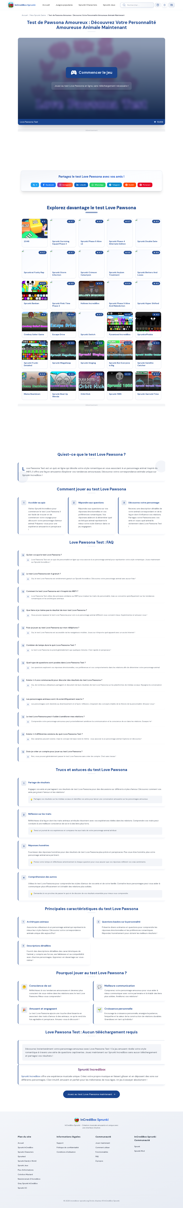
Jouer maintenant (102, 1143)
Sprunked (22, 1156)
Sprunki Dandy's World (27, 1161)
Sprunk (137, 1146)
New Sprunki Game (38, 15)
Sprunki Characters (88, 5)
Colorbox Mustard (25, 1174)
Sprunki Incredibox (30, 1076)
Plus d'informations (25, 1170)
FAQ (97, 1156)
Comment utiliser (102, 1147)
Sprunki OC (22, 1188)
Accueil (46, 5)
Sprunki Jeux (109, 5)
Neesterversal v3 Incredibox (29, 1179)
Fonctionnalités (101, 1152)
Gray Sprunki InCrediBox (28, 1183)
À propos (99, 1161)
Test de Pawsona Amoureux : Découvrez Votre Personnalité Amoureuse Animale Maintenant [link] (86, 15)
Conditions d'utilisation (66, 1152)
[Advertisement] (91, 149)
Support (60, 1143)
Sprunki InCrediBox (25, 1147)
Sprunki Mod (139, 1151)
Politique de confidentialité (68, 1147)
